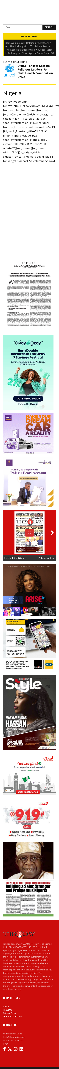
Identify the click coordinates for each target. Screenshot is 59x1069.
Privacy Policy (9, 1013)
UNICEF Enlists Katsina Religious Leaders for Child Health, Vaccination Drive (35, 71)
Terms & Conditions (12, 1016)
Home (6, 1006)
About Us (7, 1009)
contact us (18, 1040)
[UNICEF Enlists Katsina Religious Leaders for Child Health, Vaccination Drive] (9, 70)
